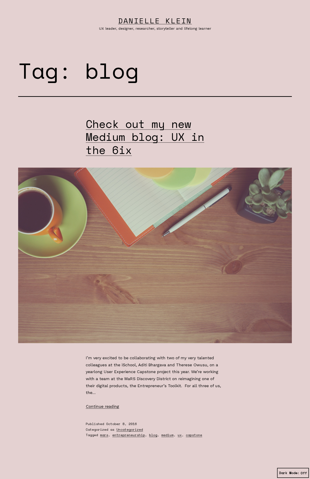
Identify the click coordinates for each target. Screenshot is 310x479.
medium (167, 435)
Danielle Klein (155, 20)
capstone (194, 435)
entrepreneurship (128, 435)
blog (153, 435)
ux (180, 435)
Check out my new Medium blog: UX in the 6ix (145, 137)
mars (104, 435)
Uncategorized (129, 429)
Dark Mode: (289, 472)
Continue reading (102, 406)
